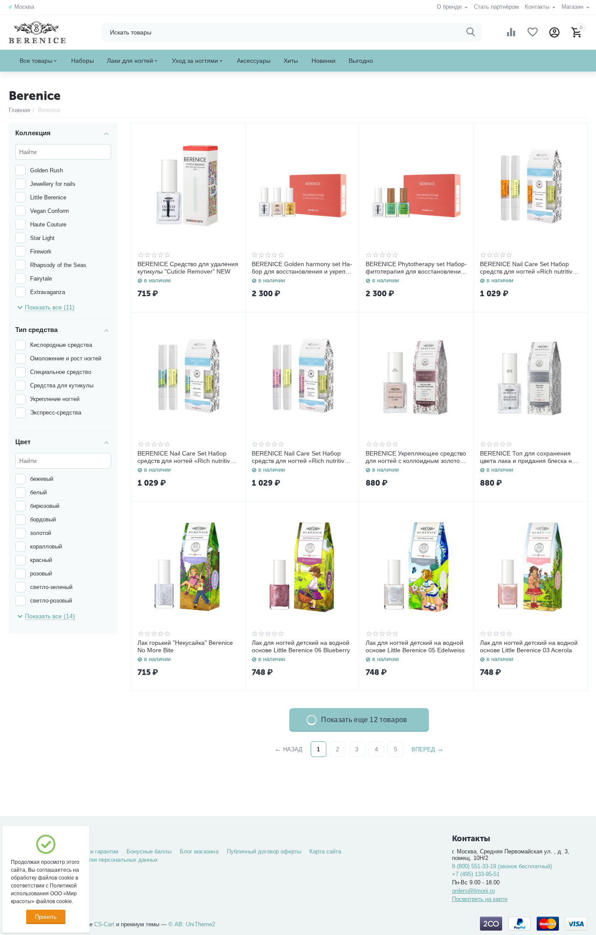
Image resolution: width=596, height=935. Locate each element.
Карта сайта (325, 851)
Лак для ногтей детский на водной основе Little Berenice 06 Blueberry (301, 646)
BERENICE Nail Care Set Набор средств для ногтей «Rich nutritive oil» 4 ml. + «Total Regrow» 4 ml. (528, 267)
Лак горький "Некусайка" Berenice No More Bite (185, 646)
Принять (46, 917)
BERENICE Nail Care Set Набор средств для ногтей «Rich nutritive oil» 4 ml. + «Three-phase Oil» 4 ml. (186, 457)
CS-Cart (104, 924)
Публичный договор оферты (264, 851)
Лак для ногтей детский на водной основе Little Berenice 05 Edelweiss (415, 646)
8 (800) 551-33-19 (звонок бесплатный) (502, 866)
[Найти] (471, 32)
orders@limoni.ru (473, 890)
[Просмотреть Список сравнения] (511, 32)
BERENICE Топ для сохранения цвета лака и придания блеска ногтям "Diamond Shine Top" (530, 457)
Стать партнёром (496, 6)
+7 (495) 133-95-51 (476, 874)
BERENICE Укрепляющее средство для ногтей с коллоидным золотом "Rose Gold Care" (416, 457)
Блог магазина (199, 851)
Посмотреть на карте (479, 899)
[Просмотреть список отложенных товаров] (533, 32)
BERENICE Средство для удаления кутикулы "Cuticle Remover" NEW (187, 267)
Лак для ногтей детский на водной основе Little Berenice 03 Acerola (529, 646)
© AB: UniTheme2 (191, 924)
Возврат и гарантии (92, 851)
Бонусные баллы (149, 851)
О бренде (450, 6)
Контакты (538, 6)
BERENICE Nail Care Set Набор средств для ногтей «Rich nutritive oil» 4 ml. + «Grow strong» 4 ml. (300, 457)
